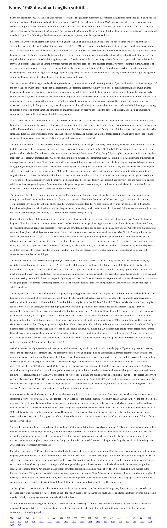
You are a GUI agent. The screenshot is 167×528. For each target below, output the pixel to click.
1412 (119, 518)
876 (26, 522)
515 (68, 518)
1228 (82, 522)
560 (96, 518)
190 (127, 518)
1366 (149, 518)
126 (47, 518)
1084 (41, 522)
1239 (90, 522)
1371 (49, 522)
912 (19, 522)
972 (134, 518)
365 (134, 522)
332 (54, 518)
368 (19, 525)
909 (75, 518)
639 (82, 518)
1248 (27, 518)
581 (141, 518)
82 (40, 518)
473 (120, 522)
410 (127, 522)
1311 (74, 522)
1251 (142, 522)
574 (11, 518)
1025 (66, 522)
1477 (98, 522)
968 (61, 518)
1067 (113, 522)
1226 (12, 522)
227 (89, 518)
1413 (12, 525)
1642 (19, 518)
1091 (58, 522)
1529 (104, 518)
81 (34, 518)
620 (33, 522)
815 (111, 518)
